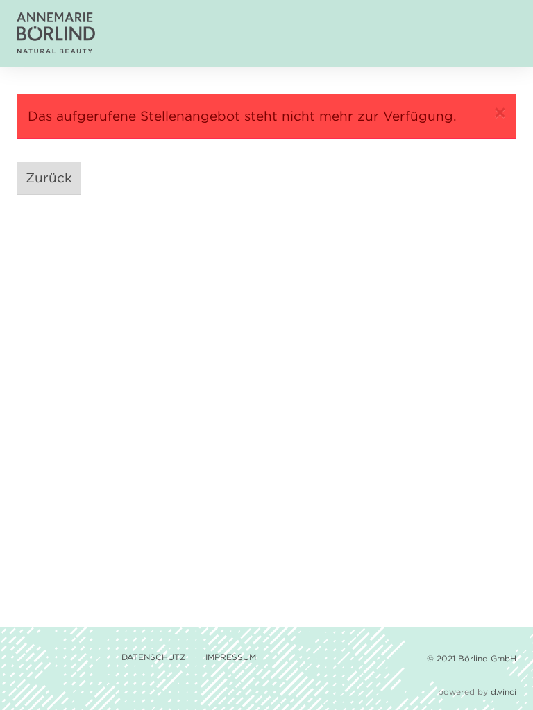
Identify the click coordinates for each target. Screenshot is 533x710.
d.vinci (503, 691)
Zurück (49, 178)
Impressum (230, 657)
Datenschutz (154, 657)
